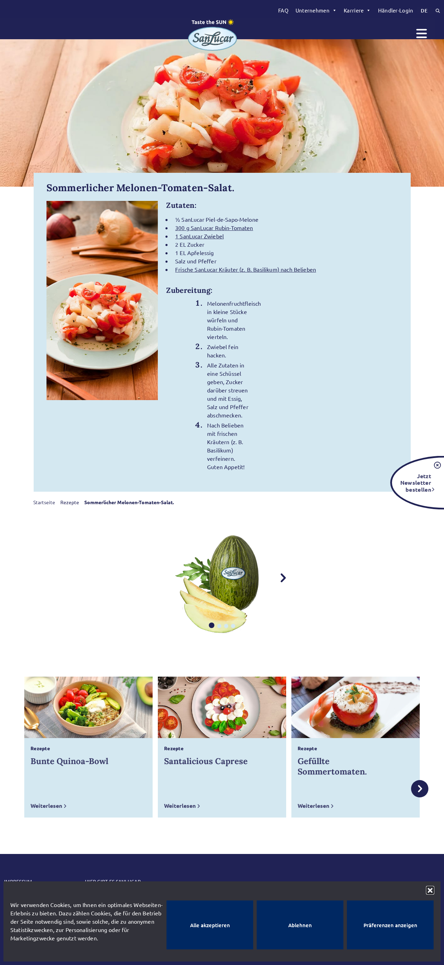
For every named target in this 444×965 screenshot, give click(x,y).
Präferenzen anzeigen (390, 925)
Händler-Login (395, 10)
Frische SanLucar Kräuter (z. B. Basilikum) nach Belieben (245, 269)
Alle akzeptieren (210, 925)
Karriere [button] (354, 10)
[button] (430, 890)
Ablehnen (300, 925)
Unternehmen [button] (313, 10)
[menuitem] (283, 10)
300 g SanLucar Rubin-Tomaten (214, 227)
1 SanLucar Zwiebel (199, 235)
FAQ (283, 10)
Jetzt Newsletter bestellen (415, 482)
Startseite (44, 502)
